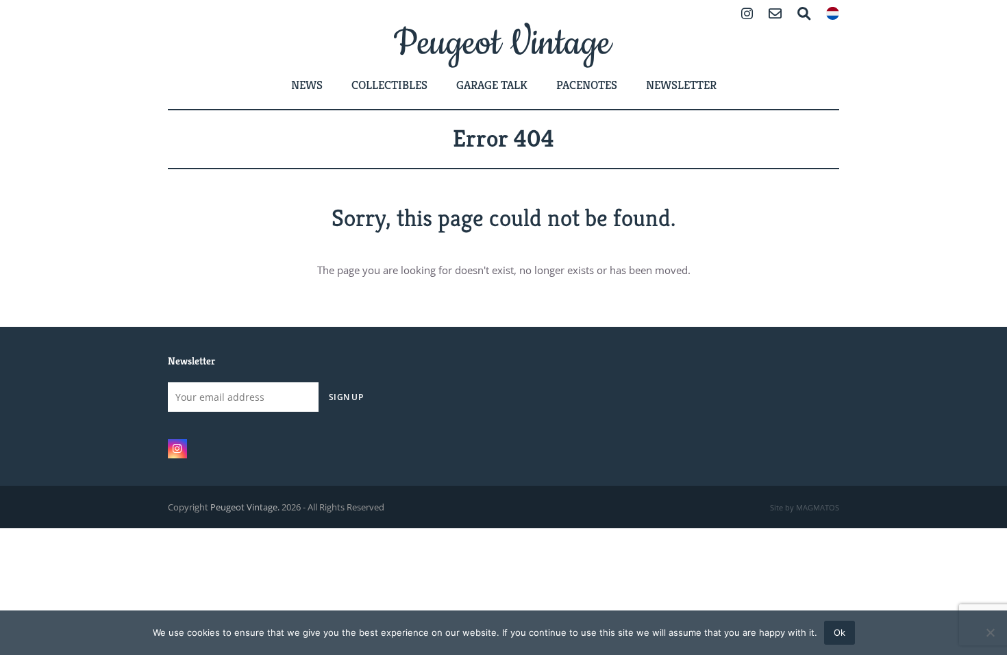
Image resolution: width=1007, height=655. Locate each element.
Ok (839, 632)
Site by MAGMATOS (804, 507)
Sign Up (346, 396)
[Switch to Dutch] (832, 15)
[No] (990, 632)
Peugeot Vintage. (244, 507)
